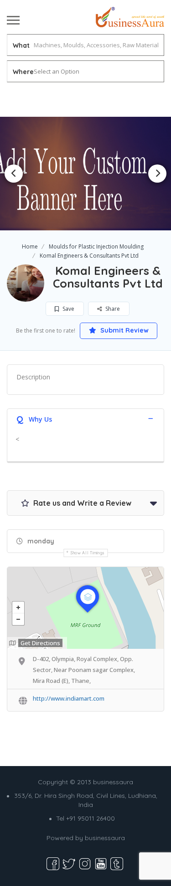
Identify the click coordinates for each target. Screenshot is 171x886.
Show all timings (88, 552)
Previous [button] (13, 173)
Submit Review (123, 330)
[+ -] (85, 608)
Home (30, 246)
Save (67, 309)
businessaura (105, 838)
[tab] (85, 418)
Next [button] (157, 173)
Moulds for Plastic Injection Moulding (96, 246)
